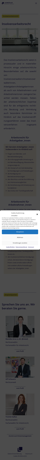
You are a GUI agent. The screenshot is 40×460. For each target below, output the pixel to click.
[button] (37, 214)
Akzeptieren (20, 232)
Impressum (31, 247)
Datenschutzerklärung (21, 247)
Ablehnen (20, 237)
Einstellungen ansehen (20, 243)
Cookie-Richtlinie (10, 247)
